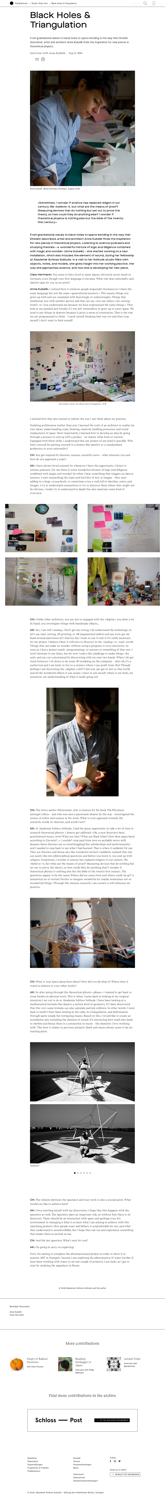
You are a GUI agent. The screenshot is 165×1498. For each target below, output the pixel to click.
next (108, 1111)
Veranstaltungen (35, 1464)
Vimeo (119, 1461)
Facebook (110, 1461)
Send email (37, 59)
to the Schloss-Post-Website (114, 1420)
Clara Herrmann (17, 1315)
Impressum (78, 1474)
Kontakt (77, 1458)
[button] (152, 3)
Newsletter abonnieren (127, 1474)
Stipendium (32, 1461)
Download (43, 59)
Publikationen (21, 3)
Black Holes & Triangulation (64, 3)
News (76, 1468)
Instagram (115, 1461)
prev (56, 1111)
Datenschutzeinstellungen (85, 1480)
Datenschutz (79, 1477)
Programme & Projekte (38, 1468)
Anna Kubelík (16, 1312)
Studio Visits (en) (40, 3)
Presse (76, 1461)
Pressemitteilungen (82, 1464)
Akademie (32, 1458)
